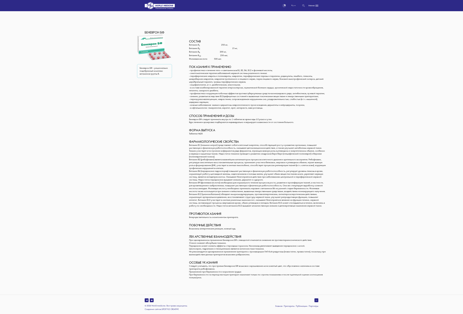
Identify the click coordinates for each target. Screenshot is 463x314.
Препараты (289, 306)
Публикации (301, 306)
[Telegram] (147, 300)
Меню (311, 5)
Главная (279, 306)
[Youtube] (152, 300)
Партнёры (313, 306)
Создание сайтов (162, 309)
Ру (292, 6)
